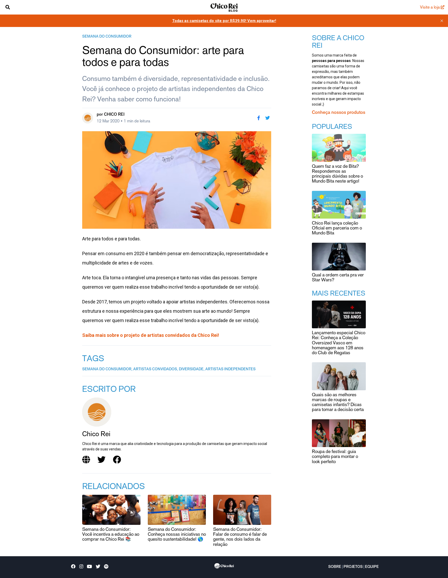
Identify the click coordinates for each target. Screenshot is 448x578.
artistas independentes (230, 369)
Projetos (353, 567)
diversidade (191, 369)
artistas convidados (155, 369)
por (110, 115)
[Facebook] (117, 460)
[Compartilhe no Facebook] (258, 118)
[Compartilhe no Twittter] (267, 118)
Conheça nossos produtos (338, 112)
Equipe (372, 567)
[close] (442, 21)
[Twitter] (101, 460)
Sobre (334, 567)
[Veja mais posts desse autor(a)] (87, 118)
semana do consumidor (106, 37)
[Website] (86, 460)
